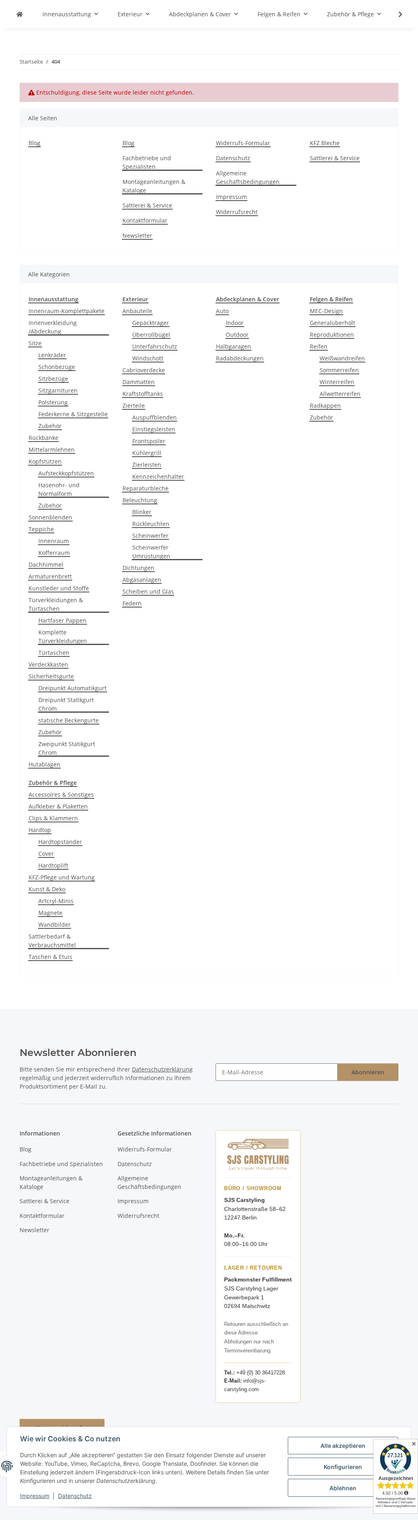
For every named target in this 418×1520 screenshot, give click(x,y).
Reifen (318, 346)
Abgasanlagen (141, 579)
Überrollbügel (151, 334)
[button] (395, 14)
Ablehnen (342, 1488)
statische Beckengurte (68, 720)
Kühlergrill (146, 453)
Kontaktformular (144, 220)
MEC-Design (326, 311)
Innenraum (53, 541)
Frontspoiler (148, 441)
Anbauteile (137, 311)
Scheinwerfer (150, 535)
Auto (222, 311)
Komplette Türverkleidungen (62, 636)
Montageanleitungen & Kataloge (153, 186)
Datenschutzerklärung (162, 1069)
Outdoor (237, 334)
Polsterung (53, 402)
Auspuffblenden (154, 417)
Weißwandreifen (342, 358)
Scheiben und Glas (148, 591)
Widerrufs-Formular (243, 143)
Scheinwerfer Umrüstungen (151, 551)
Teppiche (41, 529)
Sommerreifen (339, 370)
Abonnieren (367, 1072)
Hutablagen (44, 764)
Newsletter (137, 235)
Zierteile (133, 405)
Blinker (141, 512)
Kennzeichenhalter (158, 476)
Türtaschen (53, 652)
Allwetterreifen (340, 394)
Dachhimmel (46, 564)
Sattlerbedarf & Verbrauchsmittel (52, 940)
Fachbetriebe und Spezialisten (146, 162)
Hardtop (40, 830)
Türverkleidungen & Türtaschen (56, 604)
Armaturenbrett (50, 576)
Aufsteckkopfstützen (66, 473)
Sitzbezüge (53, 378)
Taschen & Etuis (50, 957)
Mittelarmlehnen (52, 449)
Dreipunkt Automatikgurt (72, 688)
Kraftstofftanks (142, 394)
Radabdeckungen (240, 358)
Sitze (35, 343)
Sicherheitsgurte (51, 676)
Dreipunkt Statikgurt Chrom (66, 704)
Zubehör (50, 426)
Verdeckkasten (48, 664)
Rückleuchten (150, 524)
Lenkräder (52, 355)
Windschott (147, 358)
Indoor (235, 323)
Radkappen (325, 405)
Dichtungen (138, 568)
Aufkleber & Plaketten (58, 806)
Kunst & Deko (47, 889)
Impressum (34, 1495)
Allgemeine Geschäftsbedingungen (248, 177)
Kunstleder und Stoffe (59, 588)
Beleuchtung (139, 500)
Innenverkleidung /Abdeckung (53, 327)
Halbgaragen (233, 346)
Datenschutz (75, 1495)
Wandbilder (54, 924)
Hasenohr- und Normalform (59, 489)
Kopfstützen (45, 461)
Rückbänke (43, 438)
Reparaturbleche (145, 488)
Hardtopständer (60, 842)
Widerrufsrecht (237, 212)
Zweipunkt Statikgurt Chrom (66, 748)
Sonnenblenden (50, 517)
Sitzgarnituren (58, 390)
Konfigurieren (343, 1466)
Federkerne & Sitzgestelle (73, 414)
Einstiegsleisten (153, 429)
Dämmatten (138, 382)
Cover (46, 853)
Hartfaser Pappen (62, 620)
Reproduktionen (332, 334)
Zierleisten (146, 464)
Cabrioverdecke (143, 370)
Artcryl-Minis (55, 901)
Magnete (50, 913)
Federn (132, 603)
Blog (34, 143)
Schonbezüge (56, 367)
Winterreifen (337, 382)
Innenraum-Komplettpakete (66, 311)
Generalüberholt (332, 323)
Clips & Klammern (53, 818)
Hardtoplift (53, 865)
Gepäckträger (150, 323)
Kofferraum (54, 553)
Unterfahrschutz (154, 346)
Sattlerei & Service (147, 205)
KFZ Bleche (325, 143)
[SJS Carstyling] (20, 14)
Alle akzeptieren (342, 1445)
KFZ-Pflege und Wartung (62, 877)
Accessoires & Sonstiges (61, 794)
